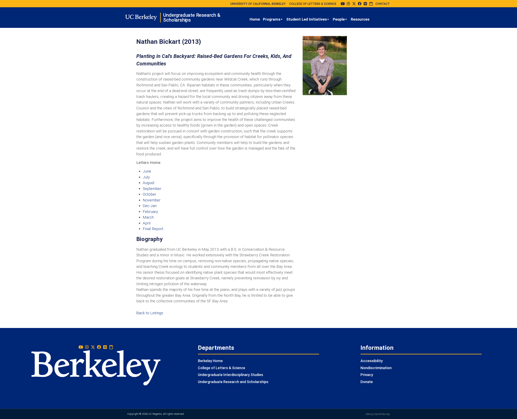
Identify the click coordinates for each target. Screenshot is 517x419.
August (148, 182)
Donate (366, 381)
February (150, 211)
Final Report (153, 228)
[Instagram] (348, 3)
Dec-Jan (150, 205)
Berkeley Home (210, 361)
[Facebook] (360, 3)
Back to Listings (149, 313)
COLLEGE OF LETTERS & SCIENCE (312, 4)
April (147, 223)
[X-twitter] (354, 3)
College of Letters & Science (221, 368)
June (147, 171)
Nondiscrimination (376, 368)
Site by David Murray (378, 414)
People (339, 19)
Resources (360, 19)
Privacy (366, 374)
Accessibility (371, 360)
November (152, 200)
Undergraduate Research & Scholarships (191, 17)
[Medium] (365, 3)
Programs (271, 19)
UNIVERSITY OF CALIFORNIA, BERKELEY (258, 4)
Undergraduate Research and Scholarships (233, 382)
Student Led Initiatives (306, 19)
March (148, 217)
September (152, 188)
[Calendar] (371, 3)
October (149, 194)
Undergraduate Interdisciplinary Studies (230, 375)
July (146, 177)
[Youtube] (343, 3)
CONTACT (382, 4)
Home (255, 19)
